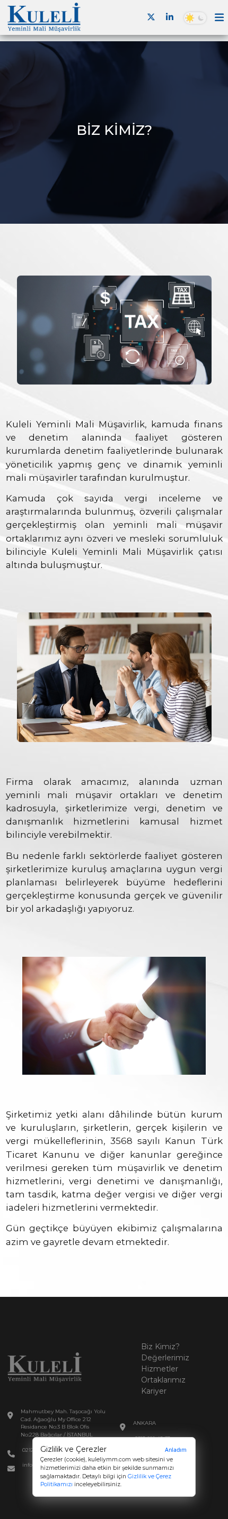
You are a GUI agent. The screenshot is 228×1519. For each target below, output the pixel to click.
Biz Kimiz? (160, 1346)
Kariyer (153, 1391)
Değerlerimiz (165, 1357)
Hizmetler (159, 1369)
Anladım (176, 1449)
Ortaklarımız (163, 1380)
